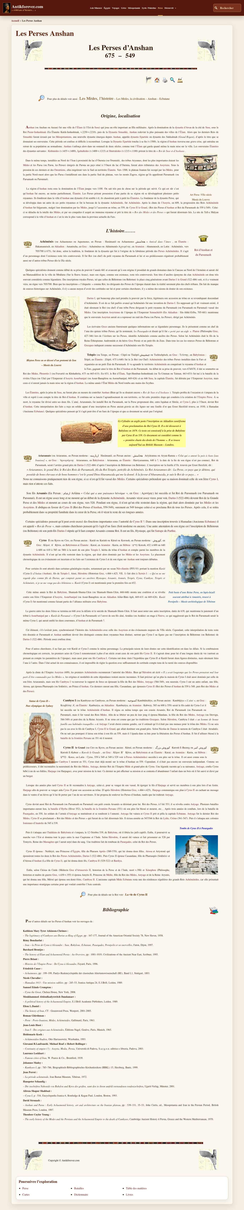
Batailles (79, 1188)
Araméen (139, 246)
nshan (30, 127)
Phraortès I (45, 373)
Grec (84, 246)
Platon (196, 331)
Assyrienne (114, 312)
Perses (30, 691)
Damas (173, 728)
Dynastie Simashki (118, 132)
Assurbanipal (80, 378)
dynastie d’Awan (183, 127)
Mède (127, 766)
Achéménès (134, 202)
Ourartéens (59, 170)
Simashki (27, 136)
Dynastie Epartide (122, 141)
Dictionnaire (81, 1194)
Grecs (104, 326)
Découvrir (169, 7)
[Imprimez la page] (165, 82)
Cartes (25, 1194)
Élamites (214, 146)
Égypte (107, 7)
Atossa (149, 851)
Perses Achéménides (168, 251)
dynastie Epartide (139, 136)
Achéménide (116, 202)
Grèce (123, 7)
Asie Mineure (96, 7)
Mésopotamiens (63, 136)
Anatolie (39, 823)
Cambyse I (101, 658)
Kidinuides (53, 151)
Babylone (62, 592)
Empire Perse (205, 397)
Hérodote (82, 573)
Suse (96, 127)
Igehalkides (83, 151)
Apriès (102, 851)
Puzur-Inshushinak (37, 132)
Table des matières (136, 1188)
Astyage (149, 681)
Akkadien (59, 246)
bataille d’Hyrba (59, 808)
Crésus (173, 818)
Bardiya (118, 860)
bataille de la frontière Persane (76, 738)
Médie (109, 874)
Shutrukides (115, 151)
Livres (129, 1194)
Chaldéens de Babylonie (59, 832)
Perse (160, 7)
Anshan (133, 132)
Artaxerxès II (84, 870)
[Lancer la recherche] (215, 7)
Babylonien (199, 354)
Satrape (159, 531)
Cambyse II (94, 860)
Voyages (115, 7)
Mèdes (26, 165)
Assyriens (164, 165)
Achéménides (156, 359)
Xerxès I (142, 573)
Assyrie (166, 202)
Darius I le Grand (177, 279)
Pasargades (28, 813)
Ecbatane (38, 411)
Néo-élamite (122, 568)
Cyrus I (186, 402)
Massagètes (48, 841)
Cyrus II (67, 507)
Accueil (15, 20)
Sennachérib (156, 312)
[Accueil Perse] (148, 82)
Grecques (89, 345)
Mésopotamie (134, 7)
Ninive (161, 615)
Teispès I (95, 549)
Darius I (91, 298)
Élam (79, 127)
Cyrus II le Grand (138, 207)
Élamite (112, 170)
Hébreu (126, 545)
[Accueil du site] (157, 81)
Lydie (166, 818)
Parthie (171, 531)
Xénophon (151, 870)
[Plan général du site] (172, 81)
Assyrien (105, 317)
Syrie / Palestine (149, 7)
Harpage (52, 771)
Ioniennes (28, 823)
